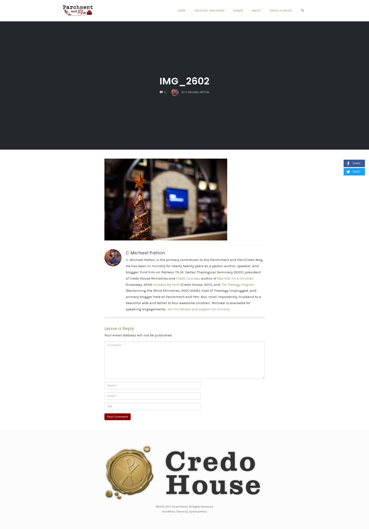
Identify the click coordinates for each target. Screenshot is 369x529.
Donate (238, 10)
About (256, 10)
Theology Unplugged (209, 10)
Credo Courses (281, 10)
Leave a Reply (119, 329)
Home (182, 10)
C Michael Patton (145, 253)
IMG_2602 (184, 81)
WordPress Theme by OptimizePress (184, 511)
